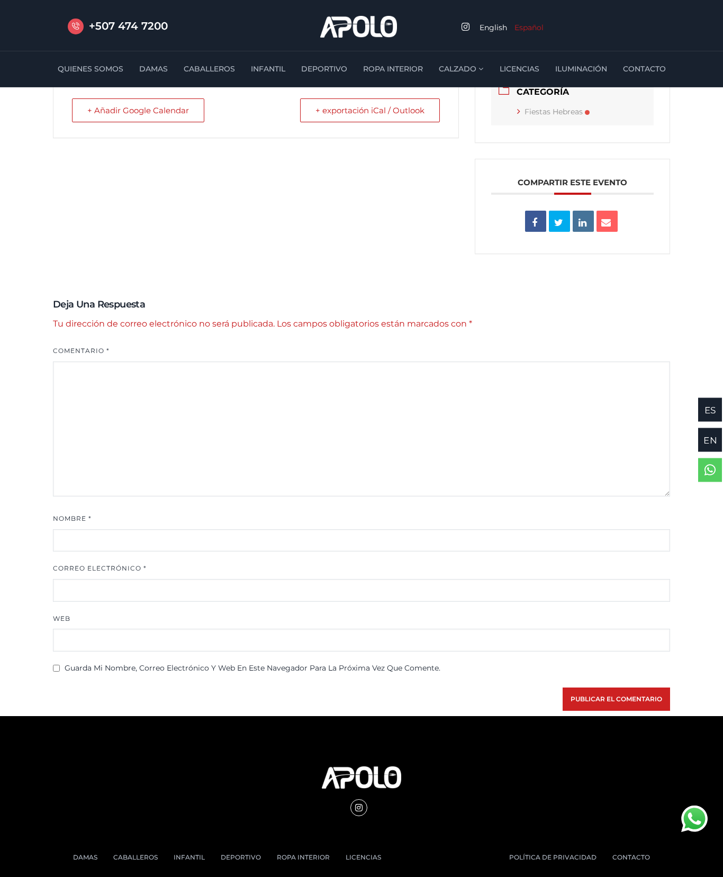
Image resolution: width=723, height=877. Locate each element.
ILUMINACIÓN (581, 69)
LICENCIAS (519, 69)
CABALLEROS (209, 69)
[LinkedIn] (583, 221)
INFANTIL (268, 69)
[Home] (358, 27)
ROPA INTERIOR (393, 69)
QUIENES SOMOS (90, 69)
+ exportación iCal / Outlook (369, 110)
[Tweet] (559, 221)
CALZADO (457, 69)
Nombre (72, 518)
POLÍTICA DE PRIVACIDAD (553, 857)
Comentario (81, 351)
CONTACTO (644, 69)
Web (61, 618)
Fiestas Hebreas (554, 111)
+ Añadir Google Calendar (138, 110)
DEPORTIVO (324, 69)
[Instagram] (358, 807)
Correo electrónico (100, 568)
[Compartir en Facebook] (535, 221)
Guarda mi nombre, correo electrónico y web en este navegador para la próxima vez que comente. (252, 668)
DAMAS (153, 69)
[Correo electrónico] (607, 221)
